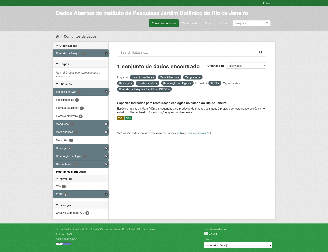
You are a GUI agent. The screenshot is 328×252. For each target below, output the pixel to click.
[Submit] (267, 23)
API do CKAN (64, 234)
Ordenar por (215, 66)
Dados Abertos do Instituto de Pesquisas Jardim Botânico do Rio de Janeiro (152, 13)
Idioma (208, 239)
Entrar (266, 3)
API (179, 132)
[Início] (57, 36)
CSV (120, 117)
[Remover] (153, 77)
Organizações (190, 23)
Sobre (223, 23)
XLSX (128, 117)
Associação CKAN (66, 239)
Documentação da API (198, 132)
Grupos (209, 23)
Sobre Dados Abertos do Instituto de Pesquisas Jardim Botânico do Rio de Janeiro (105, 229)
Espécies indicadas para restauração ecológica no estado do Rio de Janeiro (172, 103)
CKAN (210, 233)
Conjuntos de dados (164, 23)
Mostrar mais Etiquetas (71, 171)
